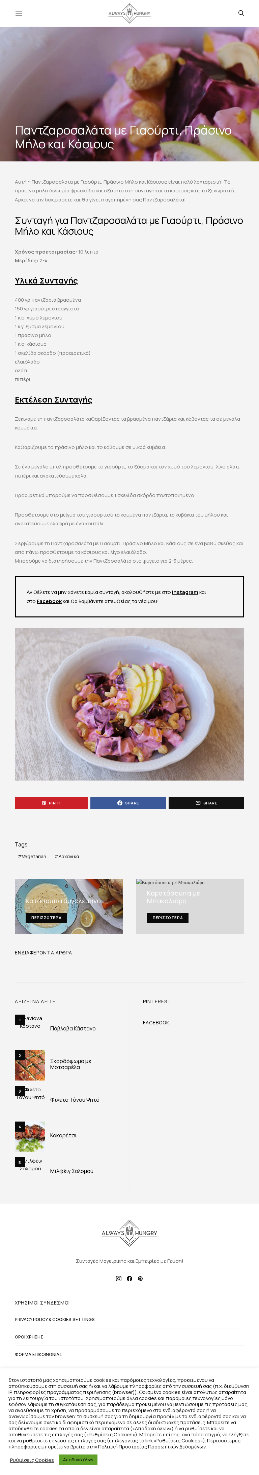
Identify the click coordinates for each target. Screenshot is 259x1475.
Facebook (49, 601)
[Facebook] (129, 1278)
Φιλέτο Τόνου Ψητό (74, 1099)
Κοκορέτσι (63, 1135)
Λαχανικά (69, 856)
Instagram (185, 592)
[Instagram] (118, 1278)
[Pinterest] (140, 1278)
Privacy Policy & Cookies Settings (55, 1319)
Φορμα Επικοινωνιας (38, 1354)
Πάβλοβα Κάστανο (73, 1028)
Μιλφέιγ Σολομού (71, 1171)
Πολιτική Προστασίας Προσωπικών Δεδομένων (152, 1446)
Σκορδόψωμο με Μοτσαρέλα (70, 1064)
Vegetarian (34, 856)
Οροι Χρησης (29, 1337)
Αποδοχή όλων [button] (78, 1460)
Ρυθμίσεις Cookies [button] (32, 1460)
